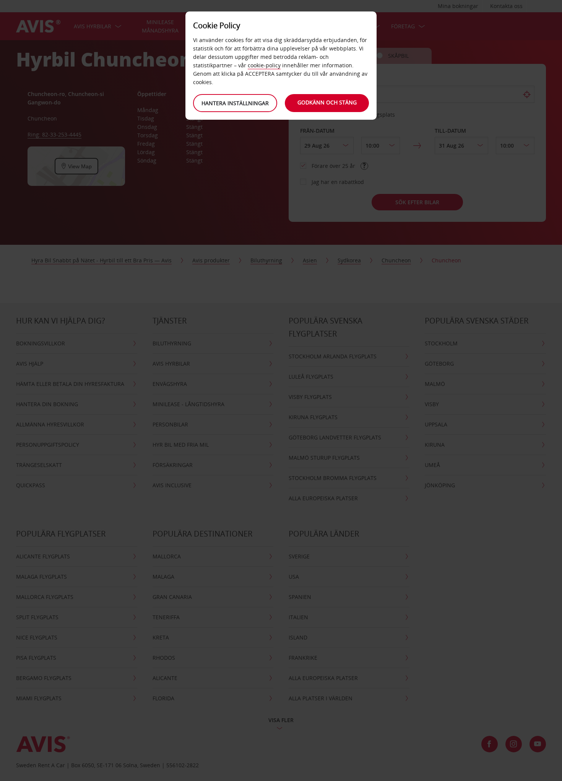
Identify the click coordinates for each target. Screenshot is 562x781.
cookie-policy (264, 65)
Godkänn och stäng (327, 102)
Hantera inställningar (235, 103)
